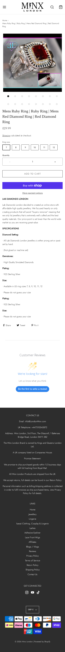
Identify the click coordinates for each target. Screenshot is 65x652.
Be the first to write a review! (32, 388)
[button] (32, 63)
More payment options (32, 192)
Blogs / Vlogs (32, 546)
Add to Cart (32, 173)
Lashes (32, 528)
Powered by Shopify (42, 641)
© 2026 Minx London (23, 641)
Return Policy (32, 565)
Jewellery (32, 514)
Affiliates (32, 542)
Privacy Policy (32, 555)
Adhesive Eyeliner (32, 532)
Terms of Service (32, 560)
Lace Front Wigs (32, 537)
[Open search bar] (52, 7)
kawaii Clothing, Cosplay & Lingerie (32, 523)
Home (4, 20)
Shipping (6, 135)
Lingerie (32, 518)
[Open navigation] (4, 7)
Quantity (5, 155)
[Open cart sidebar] (60, 7)
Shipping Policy (33, 569)
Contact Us (32, 574)
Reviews (32, 551)
